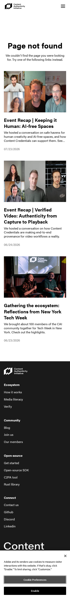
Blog (7, 428)
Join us (8, 435)
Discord (9, 519)
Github (8, 512)
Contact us (11, 505)
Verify (8, 407)
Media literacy (13, 399)
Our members (13, 442)
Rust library (12, 484)
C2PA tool (11, 477)
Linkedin (10, 526)
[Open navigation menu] (63, 6)
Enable (35, 591)
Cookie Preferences (35, 580)
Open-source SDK (16, 470)
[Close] (65, 556)
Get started (11, 463)
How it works (13, 392)
